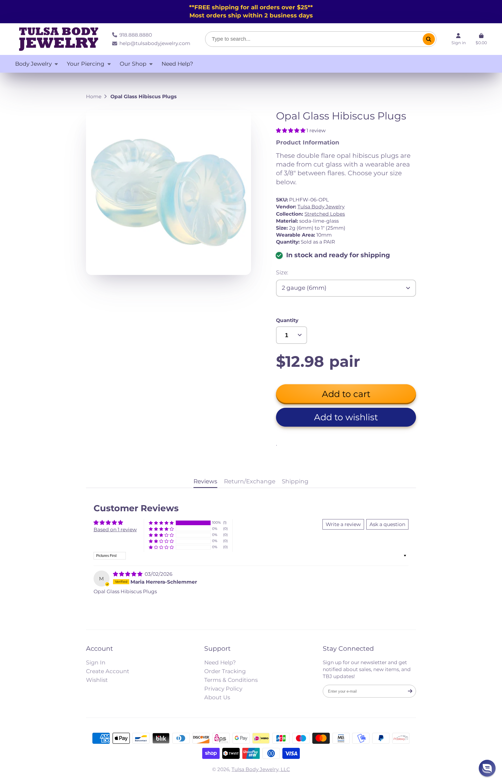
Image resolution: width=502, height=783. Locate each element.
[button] (291, 130)
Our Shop (133, 63)
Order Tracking (225, 671)
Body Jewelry (33, 63)
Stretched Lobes (324, 214)
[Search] (429, 39)
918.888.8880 (135, 35)
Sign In (95, 662)
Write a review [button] (343, 524)
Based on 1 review (115, 529)
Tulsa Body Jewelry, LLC (261, 769)
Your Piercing (85, 63)
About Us (217, 697)
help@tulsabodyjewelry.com (154, 43)
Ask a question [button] (387, 524)
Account (458, 39)
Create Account (107, 671)
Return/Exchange (249, 481)
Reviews (205, 481)
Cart (481, 39)
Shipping (295, 481)
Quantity (287, 320)
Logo (58, 39)
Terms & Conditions (231, 680)
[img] (128, 574)
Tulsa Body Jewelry (321, 206)
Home (93, 96)
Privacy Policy (223, 688)
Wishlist (97, 680)
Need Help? (177, 63)
